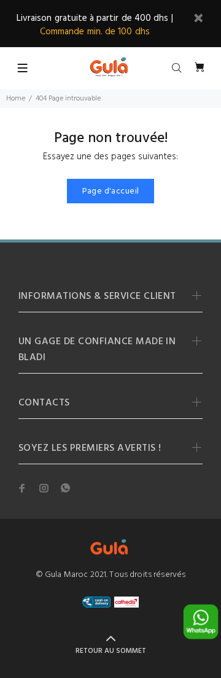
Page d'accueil (110, 191)
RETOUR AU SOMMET (111, 651)
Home (15, 98)
